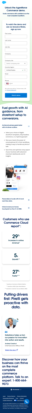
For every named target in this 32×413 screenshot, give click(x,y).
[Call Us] (26, 401)
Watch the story (10, 350)
